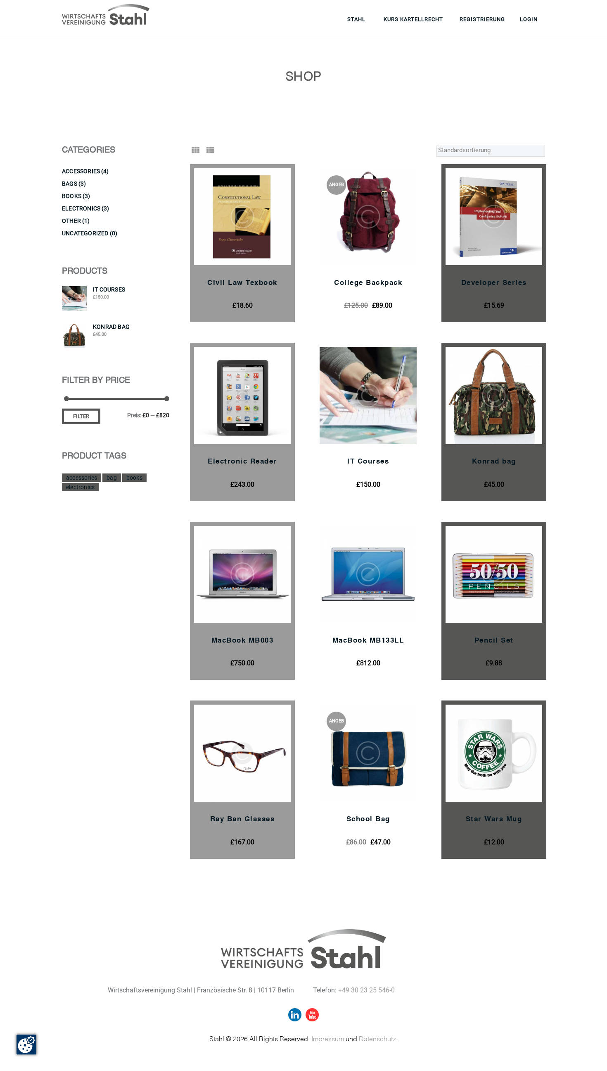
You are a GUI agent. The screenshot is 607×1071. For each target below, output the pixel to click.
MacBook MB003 (242, 640)
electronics (80, 487)
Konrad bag (494, 461)
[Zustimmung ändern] (26, 1044)
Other (71, 221)
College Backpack (368, 283)
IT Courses (368, 461)
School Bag (368, 819)
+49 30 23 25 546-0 (366, 990)
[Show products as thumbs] (195, 150)
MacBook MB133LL (368, 640)
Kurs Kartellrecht (413, 19)
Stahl (356, 19)
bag (112, 477)
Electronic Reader (242, 461)
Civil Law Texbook (242, 283)
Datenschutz (377, 1039)
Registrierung (482, 19)
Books (71, 196)
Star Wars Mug (494, 819)
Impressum (327, 1039)
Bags (69, 183)
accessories (81, 477)
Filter (81, 416)
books (134, 477)
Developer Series (494, 283)
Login (529, 19)
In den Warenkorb (252, 222)
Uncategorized (85, 233)
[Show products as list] (210, 150)
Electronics (81, 208)
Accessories (81, 171)
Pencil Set (494, 640)
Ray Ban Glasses (242, 819)
